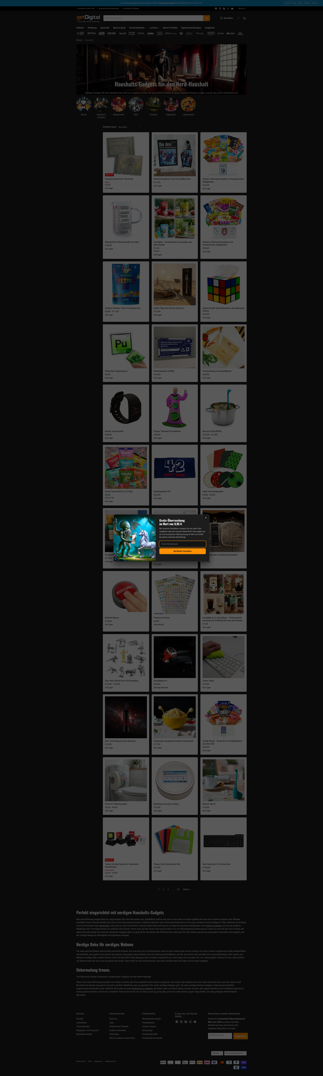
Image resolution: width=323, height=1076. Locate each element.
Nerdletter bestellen (182, 551)
